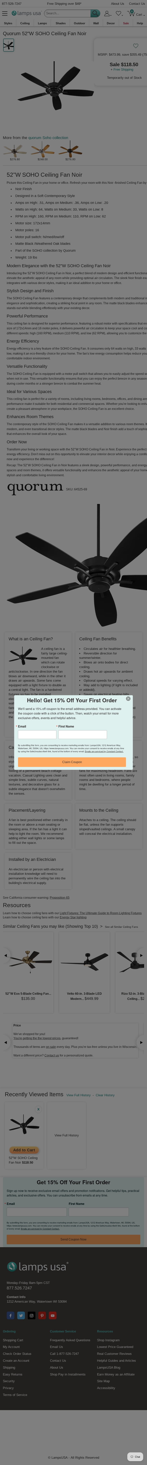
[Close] (129, 698)
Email (22, 726)
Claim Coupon (72, 762)
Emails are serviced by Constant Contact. (104, 751)
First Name (66, 726)
